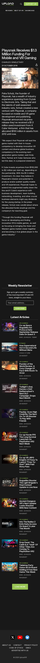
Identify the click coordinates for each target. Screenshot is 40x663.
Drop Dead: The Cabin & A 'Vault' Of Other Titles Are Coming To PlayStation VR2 (28, 546)
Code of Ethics (16, 648)
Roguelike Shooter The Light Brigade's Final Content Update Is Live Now (28, 483)
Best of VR (18, 10)
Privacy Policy (31, 645)
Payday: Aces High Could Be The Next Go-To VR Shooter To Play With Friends (28, 416)
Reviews (9, 10)
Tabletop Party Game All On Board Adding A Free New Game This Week (28, 568)
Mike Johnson (25, 337)
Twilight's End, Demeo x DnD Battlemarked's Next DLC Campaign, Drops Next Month (27, 392)
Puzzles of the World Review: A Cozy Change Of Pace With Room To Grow (28, 368)
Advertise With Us (20, 650)
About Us (6, 645)
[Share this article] (36, 64)
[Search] (21, 4)
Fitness (22, 343)
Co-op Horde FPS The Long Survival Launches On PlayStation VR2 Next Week (27, 439)
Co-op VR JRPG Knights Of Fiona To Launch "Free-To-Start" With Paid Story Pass (28, 462)
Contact (17, 645)
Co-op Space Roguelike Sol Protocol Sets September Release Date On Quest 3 (28, 329)
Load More (20, 587)
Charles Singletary (13, 62)
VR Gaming (23, 323)
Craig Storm (24, 353)
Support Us (31, 4)
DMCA (28, 648)
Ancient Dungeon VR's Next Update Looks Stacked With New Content (28, 504)
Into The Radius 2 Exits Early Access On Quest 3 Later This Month (28, 525)
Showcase (30, 10)
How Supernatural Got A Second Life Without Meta (28, 347)
